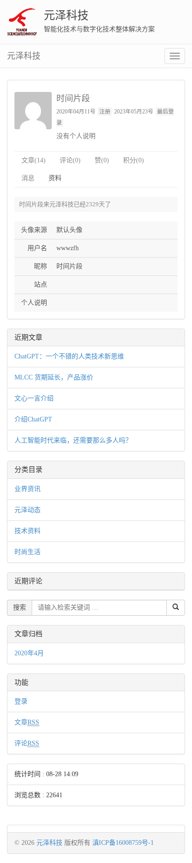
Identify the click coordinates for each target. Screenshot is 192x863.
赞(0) (102, 160)
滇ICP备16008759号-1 (123, 842)
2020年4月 (29, 653)
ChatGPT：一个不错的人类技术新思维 (69, 356)
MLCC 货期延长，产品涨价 (53, 377)
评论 (26, 743)
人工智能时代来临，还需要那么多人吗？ (73, 440)
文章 (26, 722)
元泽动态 (27, 509)
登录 (20, 701)
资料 (55, 178)
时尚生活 (27, 551)
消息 (27, 178)
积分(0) (133, 160)
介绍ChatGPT (33, 419)
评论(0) (70, 160)
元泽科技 (66, 15)
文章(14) (33, 160)
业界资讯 (27, 488)
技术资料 (27, 530)
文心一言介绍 (34, 398)
